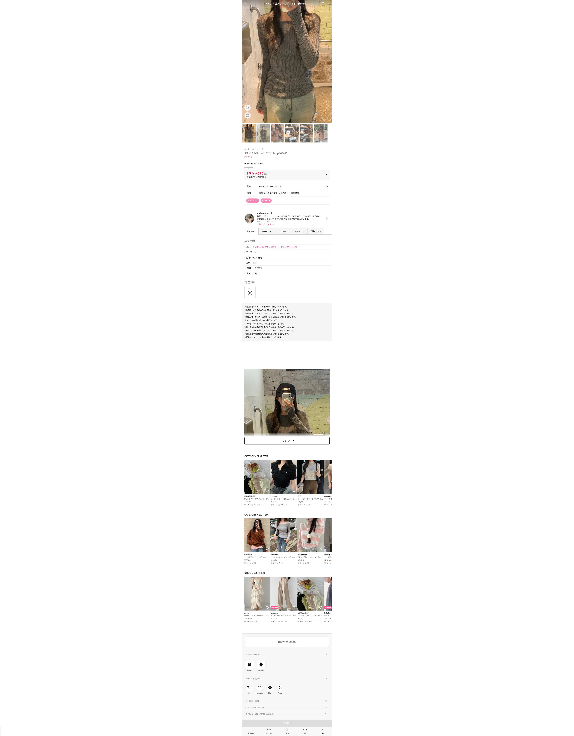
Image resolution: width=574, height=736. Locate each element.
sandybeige (302, 555)
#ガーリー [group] (266, 200)
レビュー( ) (283, 231)
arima (246, 613)
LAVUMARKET (249, 496)
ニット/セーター (258, 149)
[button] (327, 59)
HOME (287, 733)
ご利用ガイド (315, 231)
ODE (299, 496)
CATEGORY (251, 733)
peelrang (274, 496)
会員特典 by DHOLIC (287, 641)
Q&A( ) (299, 231)
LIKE (305, 733)
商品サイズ (266, 231)
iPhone (249, 670)
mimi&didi (248, 555)
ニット (247, 149)
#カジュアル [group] (253, 200)
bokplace (274, 555)
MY (323, 733)
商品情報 (250, 231)
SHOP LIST (269, 733)
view (326, 218)
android (261, 670)
